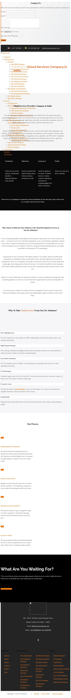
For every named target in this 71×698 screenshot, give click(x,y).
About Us (7, 655)
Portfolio (6, 669)
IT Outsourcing (57, 659)
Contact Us (7, 665)
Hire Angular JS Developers (24, 666)
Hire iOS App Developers (24, 672)
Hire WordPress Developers (40, 685)
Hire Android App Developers (25, 660)
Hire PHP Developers (42, 662)
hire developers (20, 389)
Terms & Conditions (57, 694)
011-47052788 (46, 630)
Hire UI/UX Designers (42, 680)
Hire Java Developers (26, 676)
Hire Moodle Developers (42, 655)
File (2, 31)
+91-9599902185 (35, 630)
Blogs (5, 672)
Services (6, 662)
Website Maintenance (59, 655)
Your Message (5, 27)
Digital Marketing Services (60, 679)
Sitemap (36, 694)
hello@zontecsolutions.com (40, 626)
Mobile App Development (60, 682)
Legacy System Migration (60, 675)
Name (3, 12)
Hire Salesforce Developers (40, 676)
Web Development (58, 665)
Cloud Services (57, 662)
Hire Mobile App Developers (25, 686)
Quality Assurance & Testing (61, 669)
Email (3, 16)
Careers (6, 659)
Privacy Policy (45, 694)
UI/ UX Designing (58, 672)
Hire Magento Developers (24, 681)
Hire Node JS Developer (42, 659)
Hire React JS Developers (39, 670)
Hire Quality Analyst (41, 665)
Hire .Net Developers (26, 655)
